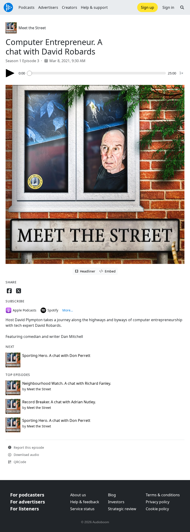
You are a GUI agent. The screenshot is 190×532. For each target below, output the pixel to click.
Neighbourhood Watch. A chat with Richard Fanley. (66, 383)
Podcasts (27, 7)
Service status (82, 508)
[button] (182, 7)
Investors (116, 501)
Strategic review (122, 508)
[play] (10, 73)
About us (78, 494)
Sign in (168, 7)
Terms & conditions (163, 494)
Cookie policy (157, 508)
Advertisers (48, 7)
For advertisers (27, 502)
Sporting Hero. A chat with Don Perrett (56, 355)
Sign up (147, 7)
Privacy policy (157, 501)
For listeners (24, 509)
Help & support (94, 7)
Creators (69, 7)
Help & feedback (84, 501)
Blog (112, 494)
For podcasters (27, 495)
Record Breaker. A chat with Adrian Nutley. (59, 401)
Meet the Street (32, 27)
